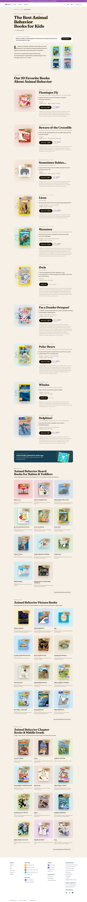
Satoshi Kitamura (52, 130)
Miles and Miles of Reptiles (61, 682)
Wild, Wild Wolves (59, 709)
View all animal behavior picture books (63, 719)
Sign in (72, 4)
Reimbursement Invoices (71, 879)
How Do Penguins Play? (40, 500)
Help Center (12, 870)
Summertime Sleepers (60, 655)
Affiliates (12, 874)
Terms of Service (23, 900)
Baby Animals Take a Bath (61, 500)
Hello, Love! (17, 500)
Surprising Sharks (39, 628)
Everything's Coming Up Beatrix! (23, 785)
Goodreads (52, 103)
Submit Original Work (70, 886)
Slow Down (37, 785)
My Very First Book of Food (21, 527)
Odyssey (67, 878)
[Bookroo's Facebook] (69, 892)
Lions (42, 197)
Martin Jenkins (43, 130)
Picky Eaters (57, 554)
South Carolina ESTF (70, 870)
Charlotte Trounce (44, 165)
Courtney (60, 420)
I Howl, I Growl (18, 554)
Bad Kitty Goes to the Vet (21, 812)
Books (20, 4)
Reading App (50, 878)
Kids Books (16, 9)
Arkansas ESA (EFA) (70, 868)
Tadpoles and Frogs (59, 758)
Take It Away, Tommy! (60, 785)
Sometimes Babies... (52, 162)
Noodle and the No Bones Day (22, 655)
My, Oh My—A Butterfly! (20, 709)
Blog (11, 866)
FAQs (11, 868)
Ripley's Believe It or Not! (21, 839)
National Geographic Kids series (54, 387)
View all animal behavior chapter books (62, 849)
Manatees (45, 229)
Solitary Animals (18, 628)
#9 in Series (66, 807)
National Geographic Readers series (68, 232)
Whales (44, 384)
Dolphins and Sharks (60, 812)
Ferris (36, 758)
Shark (36, 812)
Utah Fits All (68, 872)
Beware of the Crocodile (55, 127)
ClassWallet (68, 876)
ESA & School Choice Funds (71, 864)
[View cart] (68, 4)
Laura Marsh (43, 200)
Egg (55, 628)
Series (58, 54)
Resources (50, 871)
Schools (26, 4)
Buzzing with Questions (40, 682)
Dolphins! (45, 418)
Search (77, 4)
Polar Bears (47, 346)
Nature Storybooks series (69, 130)
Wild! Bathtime (18, 581)
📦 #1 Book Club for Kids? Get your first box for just (42, 1)
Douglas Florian (44, 95)
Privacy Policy (33, 900)
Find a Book (50, 876)
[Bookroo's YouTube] (72, 892)
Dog (55, 839)
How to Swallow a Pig (40, 655)
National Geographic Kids (53, 232)
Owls (42, 267)
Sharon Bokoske (44, 420)
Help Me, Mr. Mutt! (39, 839)
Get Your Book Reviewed (71, 885)
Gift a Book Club (28, 874)
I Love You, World (39, 527)
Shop (14, 4)
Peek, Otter (57, 527)
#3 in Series (66, 778)
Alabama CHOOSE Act (70, 866)
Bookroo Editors (20, 30)
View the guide (66, 38)
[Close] (86, 1)
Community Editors (52, 880)
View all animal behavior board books (63, 592)
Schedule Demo (51, 869)
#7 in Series (26, 778)
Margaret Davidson (53, 420)
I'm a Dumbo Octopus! (54, 307)
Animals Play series (66, 95)
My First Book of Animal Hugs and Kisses (42, 582)
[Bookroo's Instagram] (66, 892)
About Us (12, 864)
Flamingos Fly (48, 92)
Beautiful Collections (29, 882)
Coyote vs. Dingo (18, 758)
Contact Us (12, 872)
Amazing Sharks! (38, 709)
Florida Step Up (69, 874)
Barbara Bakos (51, 95)
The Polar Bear (18, 682)
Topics (21, 9)
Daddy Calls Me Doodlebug (41, 554)
